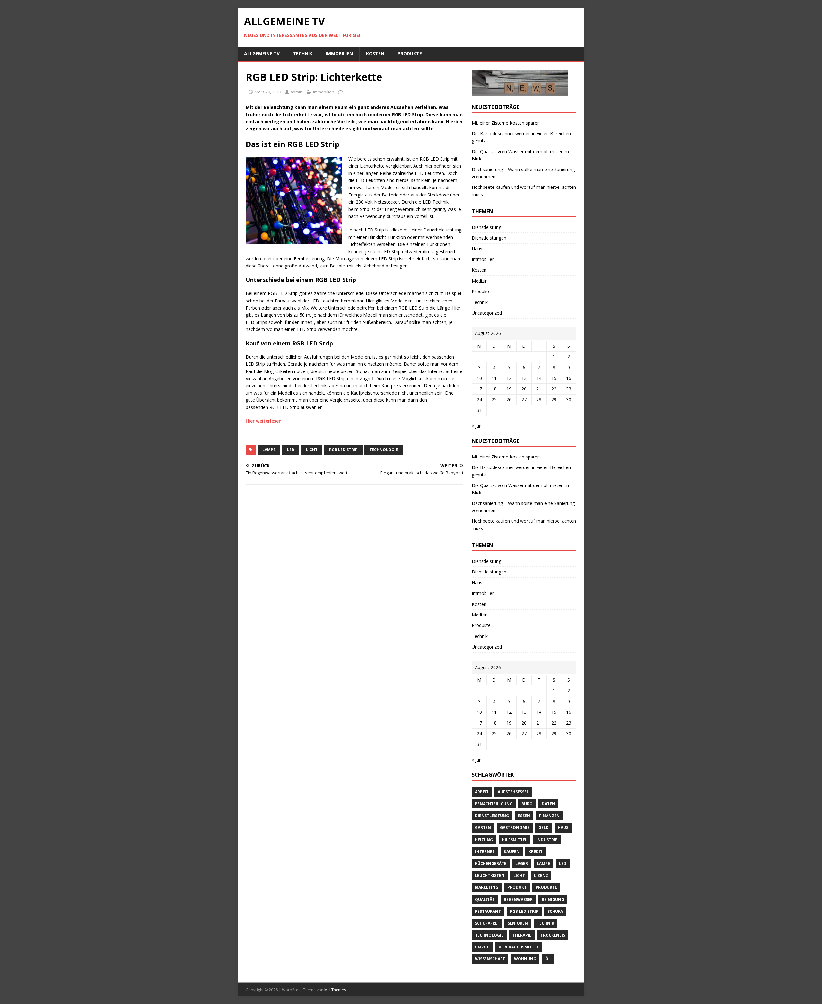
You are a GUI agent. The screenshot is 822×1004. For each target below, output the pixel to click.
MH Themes (335, 989)
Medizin (480, 281)
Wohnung (525, 959)
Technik (302, 53)
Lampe (268, 449)
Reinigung (553, 899)
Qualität (485, 899)
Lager (521, 863)
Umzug (482, 947)
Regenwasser (518, 899)
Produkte (410, 53)
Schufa (555, 911)
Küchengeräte (490, 863)
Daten (548, 804)
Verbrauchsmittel (519, 947)
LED (290, 449)
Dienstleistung (486, 227)
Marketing (486, 887)
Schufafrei (487, 923)
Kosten (375, 53)
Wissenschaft (490, 959)
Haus (477, 249)
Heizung (484, 839)
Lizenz (541, 875)
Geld (543, 827)
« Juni (477, 426)
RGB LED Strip (343, 449)
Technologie (383, 449)
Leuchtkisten (489, 875)
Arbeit (482, 792)
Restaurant (488, 911)
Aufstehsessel (513, 792)
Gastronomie (514, 827)
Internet (485, 851)
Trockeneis (552, 935)
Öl (548, 959)
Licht (312, 449)
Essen (524, 815)
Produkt (517, 887)
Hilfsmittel (514, 839)
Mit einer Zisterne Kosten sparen (506, 123)
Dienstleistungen (489, 238)
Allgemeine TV (262, 53)
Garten (483, 827)
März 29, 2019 (268, 92)
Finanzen (549, 815)
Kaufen (512, 851)
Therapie (521, 935)
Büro (527, 804)
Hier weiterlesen (264, 421)
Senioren (518, 923)
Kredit (536, 851)
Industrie (546, 839)
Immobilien (339, 53)
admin (296, 92)
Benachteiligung (493, 804)
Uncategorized (487, 313)
